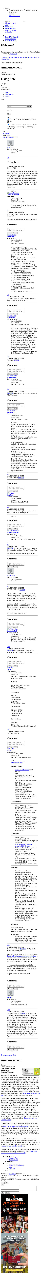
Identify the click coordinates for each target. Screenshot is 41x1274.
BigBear (10, 495)
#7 (8, 507)
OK (2, 1185)
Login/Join (8, 32)
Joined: (13, 151)
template (12, 137)
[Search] (24, 21)
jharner (10, 669)
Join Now (23, 57)
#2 (8, 210)
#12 (8, 945)
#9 (8, 586)
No (6, 1183)
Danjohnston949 (13, 532)
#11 (8, 729)
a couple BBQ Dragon (22, 846)
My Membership (10, 28)
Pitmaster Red (9, 1156)
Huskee (9, 750)
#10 (8, 647)
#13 (8, 1010)
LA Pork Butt (12, 631)
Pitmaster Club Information (10, 57)
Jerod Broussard (13, 194)
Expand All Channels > (12, 37)
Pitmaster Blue (13, 1160)
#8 (8, 545)
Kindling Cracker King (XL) (24, 844)
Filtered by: (7, 132)
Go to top (12, 1168)
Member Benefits (10, 30)
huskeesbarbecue (16, 763)
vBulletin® (12, 1174)
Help (6, 25)
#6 (8, 474)
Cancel (15, 233)
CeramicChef (11, 377)
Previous (6, 137)
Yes (3, 1183)
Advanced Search (14, 16)
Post (9, 233)
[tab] (22, 93)
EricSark (10, 147)
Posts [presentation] (6, 93)
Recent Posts (9, 26)
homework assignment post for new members (21, 956)
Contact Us (5, 59)
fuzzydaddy (11, 412)
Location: (14, 202)
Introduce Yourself (10, 39)
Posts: (13, 152)
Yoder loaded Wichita (22, 770)
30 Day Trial (31, 57)
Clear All (6, 133)
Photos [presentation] (7, 96)
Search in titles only (17, 10)
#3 (8, 295)
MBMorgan (11, 236)
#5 (8, 389)
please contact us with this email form (12, 1146)
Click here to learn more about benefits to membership (19, 1152)
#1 (8, 158)
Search (12, 14)
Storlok (9, 997)
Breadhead (11, 575)
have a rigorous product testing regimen (15, 1126)
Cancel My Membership (16, 1165)
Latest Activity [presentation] (9, 94)
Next (16, 137)
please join (13, 54)
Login (38, 57)
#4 (8, 356)
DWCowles (11, 317)
